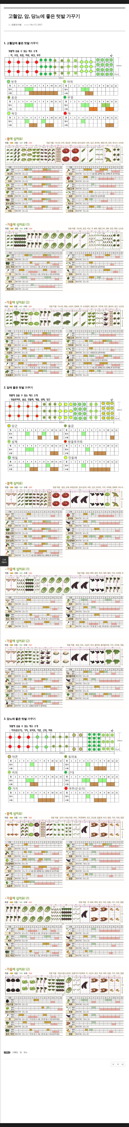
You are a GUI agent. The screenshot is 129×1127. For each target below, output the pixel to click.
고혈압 (15, 1052)
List (4, 561)
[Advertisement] (64, 1095)
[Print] (122, 1064)
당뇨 (25, 1052)
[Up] (113, 1064)
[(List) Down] (118, 1064)
